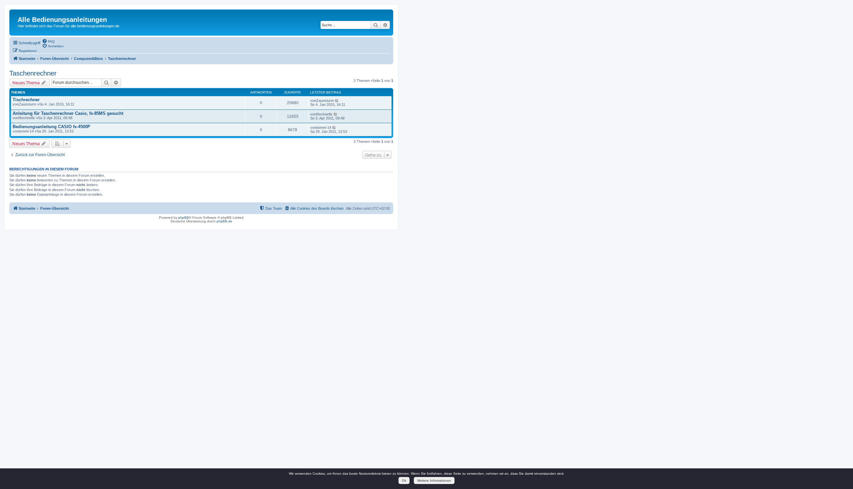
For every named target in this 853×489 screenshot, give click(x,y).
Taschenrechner (33, 73)
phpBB (183, 217)
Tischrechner (26, 99)
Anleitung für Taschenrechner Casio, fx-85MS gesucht (68, 113)
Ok (404, 480)
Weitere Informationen (434, 480)
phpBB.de (224, 221)
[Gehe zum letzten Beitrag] (337, 101)
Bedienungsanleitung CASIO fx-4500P (51, 126)
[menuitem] (48, 41)
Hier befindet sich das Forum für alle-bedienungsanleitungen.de (68, 26)
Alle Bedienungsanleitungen (62, 19)
